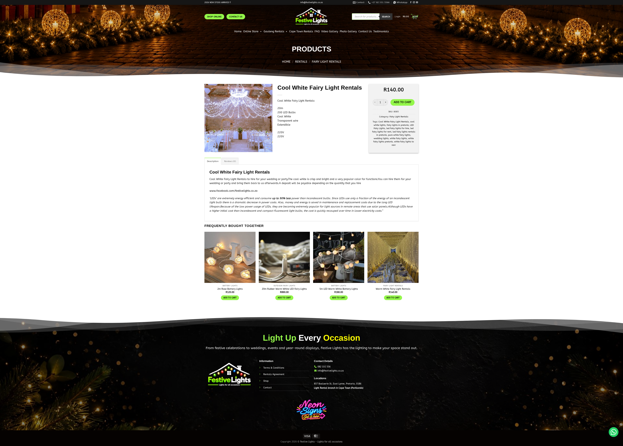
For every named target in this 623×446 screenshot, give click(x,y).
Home (238, 31)
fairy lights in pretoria (398, 125)
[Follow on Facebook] (411, 2)
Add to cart (402, 102)
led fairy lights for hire (397, 128)
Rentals (301, 61)
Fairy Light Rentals (326, 61)
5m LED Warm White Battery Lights (338, 289)
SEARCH (386, 16)
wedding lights (381, 138)
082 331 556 (324, 366)
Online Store (250, 31)
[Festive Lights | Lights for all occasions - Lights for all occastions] (311, 16)
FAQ (317, 31)
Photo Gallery (348, 31)
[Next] (267, 118)
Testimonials (381, 31)
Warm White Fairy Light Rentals (393, 289)
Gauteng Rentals (274, 31)
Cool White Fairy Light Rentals (394, 121)
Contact (267, 387)
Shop (266, 381)
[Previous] (210, 118)
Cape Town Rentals (301, 31)
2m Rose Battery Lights (230, 289)
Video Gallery (329, 31)
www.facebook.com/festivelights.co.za (233, 190)
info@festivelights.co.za (331, 370)
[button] (613, 432)
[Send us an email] (417, 2)
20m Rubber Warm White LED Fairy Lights (284, 289)
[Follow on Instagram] (414, 2)
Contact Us (365, 31)
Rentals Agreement (273, 374)
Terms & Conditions (273, 367)
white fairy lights (398, 138)
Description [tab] (213, 161)
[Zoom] (268, 148)
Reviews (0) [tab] (230, 161)
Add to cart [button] (230, 298)
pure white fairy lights (399, 135)
